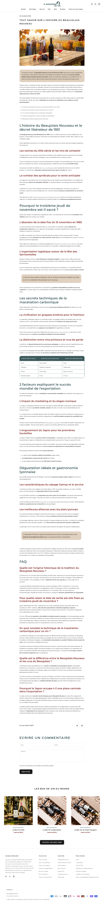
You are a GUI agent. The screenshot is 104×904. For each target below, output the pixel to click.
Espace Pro (61, 871)
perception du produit (53, 423)
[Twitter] (6, 876)
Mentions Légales (81, 871)
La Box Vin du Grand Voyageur (85, 830)
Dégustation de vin (63, 860)
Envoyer (26, 771)
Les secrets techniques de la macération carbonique (37, 113)
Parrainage (61, 877)
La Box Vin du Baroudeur (52, 830)
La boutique (79, 862)
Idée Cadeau (32, 9)
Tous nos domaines (44, 862)
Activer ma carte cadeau (76, 9)
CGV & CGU (79, 865)
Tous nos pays (43, 860)
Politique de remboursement (84, 868)
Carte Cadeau (62, 865)
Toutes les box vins (52, 842)
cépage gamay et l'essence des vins (60, 332)
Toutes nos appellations (46, 868)
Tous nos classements (45, 877)
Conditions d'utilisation (82, 874)
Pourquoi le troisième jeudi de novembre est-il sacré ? (38, 110)
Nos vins (42, 9)
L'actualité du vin (63, 874)
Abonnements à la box (64, 862)
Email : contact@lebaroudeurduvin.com (87, 877)
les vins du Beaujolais (48, 168)
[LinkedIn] (13, 876)
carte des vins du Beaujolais (49, 502)
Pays (49, 9)
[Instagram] (9, 876)
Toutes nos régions (44, 865)
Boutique (62, 9)
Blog (55, 9)
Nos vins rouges (43, 871)
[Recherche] (95, 4)
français (9, 890)
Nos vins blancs (43, 874)
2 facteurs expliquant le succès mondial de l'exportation (38, 116)
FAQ (77, 860)
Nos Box (23, 9)
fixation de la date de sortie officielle (65, 244)
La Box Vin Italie (18, 830)
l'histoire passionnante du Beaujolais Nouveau (46, 197)
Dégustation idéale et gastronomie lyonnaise (35, 119)
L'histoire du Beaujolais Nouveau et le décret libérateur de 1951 (41, 107)
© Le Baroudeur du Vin (12, 893)
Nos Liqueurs (62, 868)
